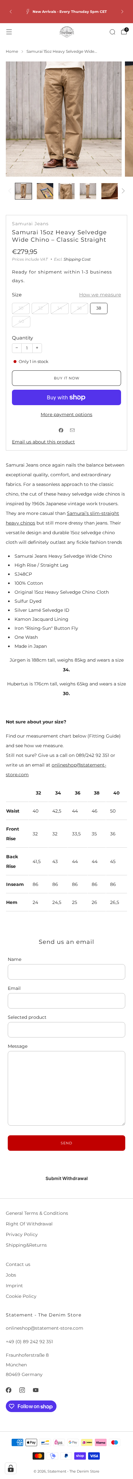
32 (40, 308)
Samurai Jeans (30, 223)
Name (14, 959)
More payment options (66, 414)
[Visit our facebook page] (8, 1390)
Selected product (27, 1017)
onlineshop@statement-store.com (44, 1328)
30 (21, 308)
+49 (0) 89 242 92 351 (29, 1341)
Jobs (11, 1275)
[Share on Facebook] (60, 430)
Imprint (14, 1285)
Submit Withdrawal (67, 1178)
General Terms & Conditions (37, 1213)
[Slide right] (122, 191)
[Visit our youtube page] (35, 1390)
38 (98, 308)
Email (14, 988)
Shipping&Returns (26, 1245)
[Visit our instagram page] (22, 1390)
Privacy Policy (22, 1234)
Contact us (18, 1264)
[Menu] (9, 32)
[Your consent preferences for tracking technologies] (10, 1468)
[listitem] (66, 11)
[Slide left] (11, 191)
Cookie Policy (21, 1296)
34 (59, 308)
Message (17, 1046)
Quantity (22, 338)
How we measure (100, 295)
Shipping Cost (77, 259)
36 (79, 308)
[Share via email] (72, 430)
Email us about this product (43, 442)
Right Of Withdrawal (29, 1224)
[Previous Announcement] (11, 11)
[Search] (112, 32)
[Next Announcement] (122, 11)
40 (21, 321)
